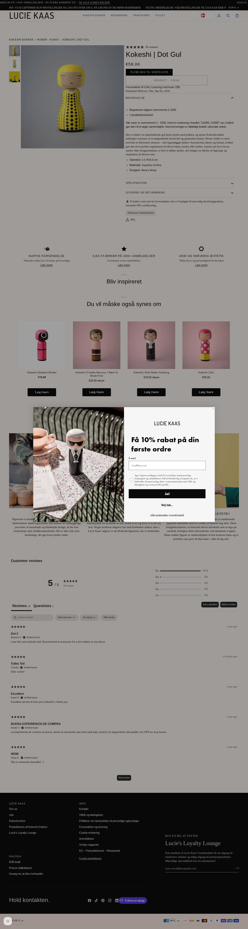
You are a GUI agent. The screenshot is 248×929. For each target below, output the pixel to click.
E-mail (132, 458)
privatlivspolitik (177, 515)
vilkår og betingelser (159, 515)
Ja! (167, 493)
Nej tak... (167, 505)
